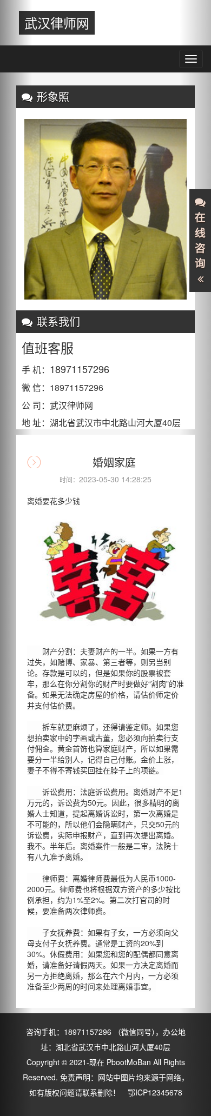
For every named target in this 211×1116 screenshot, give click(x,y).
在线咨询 (200, 240)
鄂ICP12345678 (155, 1092)
